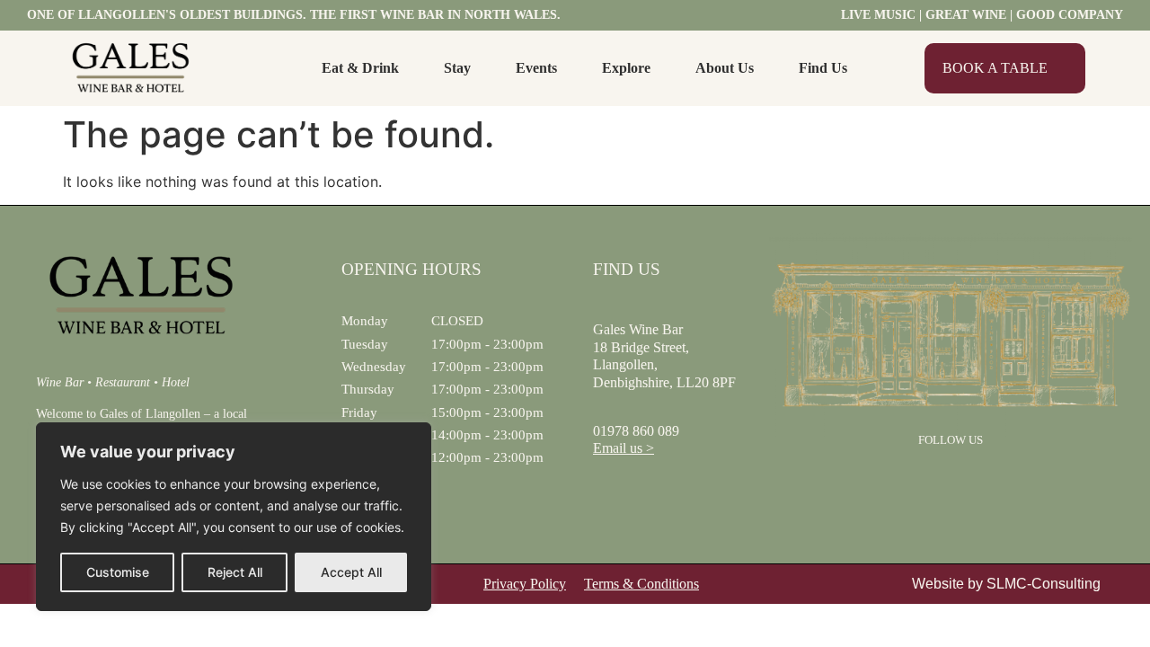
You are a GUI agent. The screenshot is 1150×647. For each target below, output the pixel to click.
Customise (117, 572)
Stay (457, 67)
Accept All (351, 572)
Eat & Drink (360, 67)
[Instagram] (974, 479)
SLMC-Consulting (1043, 583)
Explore (626, 67)
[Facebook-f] (927, 479)
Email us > (623, 448)
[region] (233, 516)
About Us (724, 67)
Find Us (823, 67)
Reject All (235, 572)
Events (536, 67)
